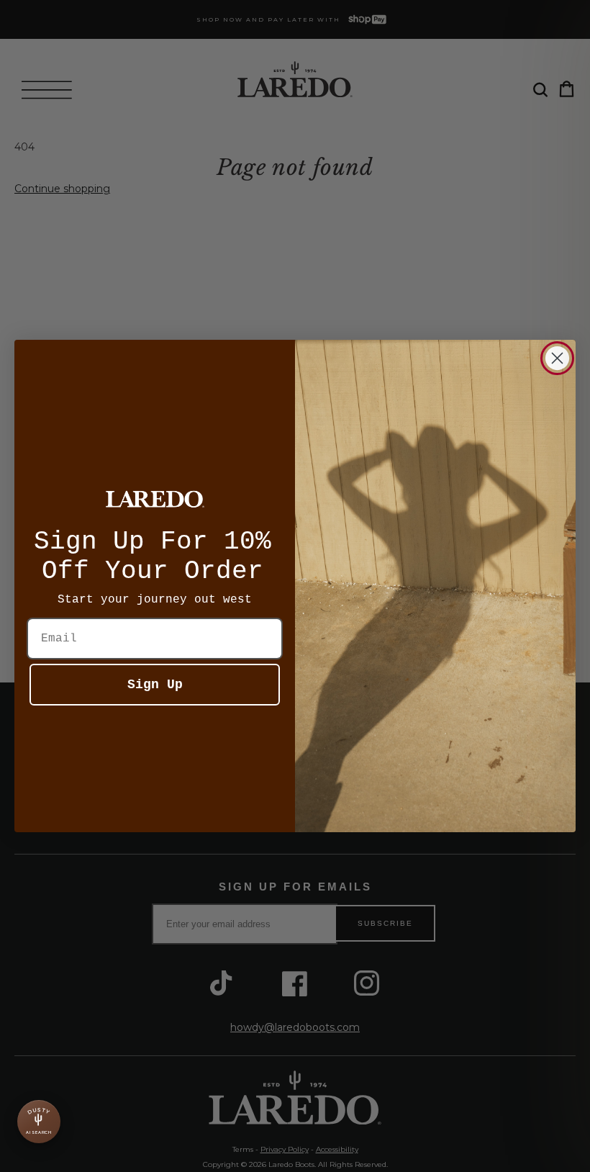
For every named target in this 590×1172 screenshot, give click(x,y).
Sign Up (155, 684)
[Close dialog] (557, 358)
